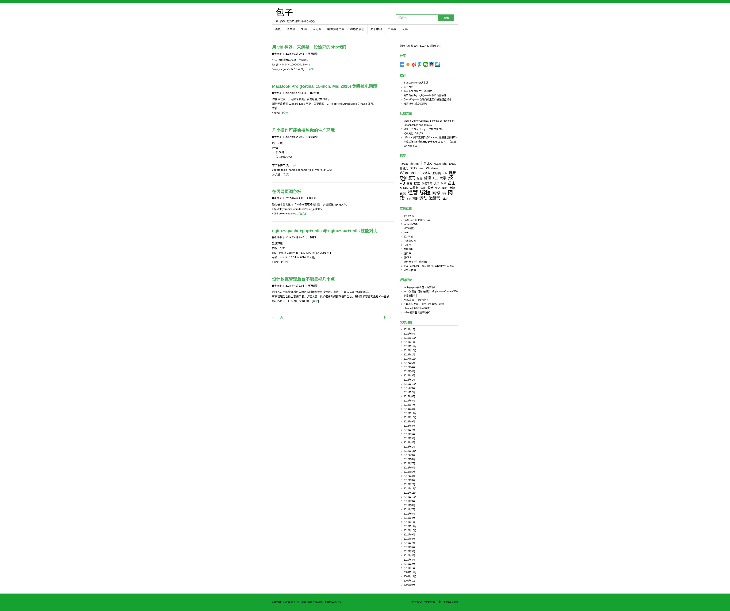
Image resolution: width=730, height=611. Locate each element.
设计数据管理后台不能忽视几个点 (303, 279)
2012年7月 (409, 463)
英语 (415, 198)
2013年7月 (409, 430)
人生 (445, 173)
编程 (425, 192)
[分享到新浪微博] (414, 64)
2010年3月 (409, 559)
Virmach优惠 (411, 224)
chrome (414, 163)
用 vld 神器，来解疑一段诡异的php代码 (309, 47)
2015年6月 (409, 396)
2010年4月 (409, 555)
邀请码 (434, 198)
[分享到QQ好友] (431, 64)
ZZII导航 (408, 236)
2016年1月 (409, 379)
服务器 (404, 188)
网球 (436, 193)
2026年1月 (409, 329)
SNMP (421, 168)
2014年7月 (409, 404)
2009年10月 (410, 580)
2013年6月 (409, 434)
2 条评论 (311, 198)
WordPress (429, 602)
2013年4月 (409, 442)
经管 (413, 192)
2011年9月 (409, 501)
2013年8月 (409, 425)
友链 (405, 29)
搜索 (446, 18)
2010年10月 (410, 530)
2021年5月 (409, 333)
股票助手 (424, 312)
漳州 (423, 188)
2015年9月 (409, 388)
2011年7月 (409, 509)
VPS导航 (409, 228)
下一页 (387, 317)
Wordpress (410, 172)
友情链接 (408, 249)
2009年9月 (409, 584)
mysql (437, 164)
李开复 (414, 188)
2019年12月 (410, 337)
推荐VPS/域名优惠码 (415, 103)
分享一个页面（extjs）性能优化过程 (424, 129)
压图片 (407, 245)
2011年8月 (409, 505)
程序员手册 (357, 29)
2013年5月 (409, 438)
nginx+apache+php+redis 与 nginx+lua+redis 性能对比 (325, 230)
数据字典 (427, 183)
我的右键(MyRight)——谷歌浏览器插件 (425, 95)
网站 (444, 193)
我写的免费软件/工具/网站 (418, 91)
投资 (409, 183)
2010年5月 (409, 551)
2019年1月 (409, 342)
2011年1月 (409, 522)
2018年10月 (410, 350)
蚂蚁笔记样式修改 (413, 133)
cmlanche (409, 215)
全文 (311, 69)
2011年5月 (409, 513)
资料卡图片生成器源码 (416, 261)
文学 (436, 183)
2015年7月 (409, 392)
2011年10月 (410, 496)
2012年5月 (409, 471)
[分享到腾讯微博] (419, 64)
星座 (451, 183)
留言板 (392, 29)
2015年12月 (410, 383)
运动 (423, 198)
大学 (443, 178)
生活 (304, 29)
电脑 (452, 188)
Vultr (406, 232)
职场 (408, 199)
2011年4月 (409, 517)
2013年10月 (410, 417)
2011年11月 (410, 492)
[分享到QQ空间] (408, 64)
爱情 (430, 188)
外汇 (435, 178)
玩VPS (407, 257)
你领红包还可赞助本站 (416, 82)
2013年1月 (409, 446)
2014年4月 (409, 409)
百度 (403, 193)
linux (426, 163)
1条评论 (312, 237)
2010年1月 (409, 568)
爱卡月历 (408, 86)
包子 (284, 12)
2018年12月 (410, 346)
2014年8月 (409, 400)
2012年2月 (409, 484)
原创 (403, 178)
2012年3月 (409, 480)
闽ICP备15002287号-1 (330, 602)
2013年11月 (410, 413)
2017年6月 (409, 363)
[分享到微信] (425, 64)
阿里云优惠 (410, 270)
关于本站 (376, 29)
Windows (432, 168)
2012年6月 (409, 467)
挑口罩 (407, 253)
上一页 (279, 317)
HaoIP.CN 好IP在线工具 (417, 219)
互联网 (436, 173)
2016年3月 (409, 375)
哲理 (427, 178)
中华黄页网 (410, 240)
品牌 (419, 178)
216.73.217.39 (421, 45)
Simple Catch (451, 602)
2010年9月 (409, 534)
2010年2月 (409, 563)
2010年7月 (409, 543)
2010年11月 (410, 526)
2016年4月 (409, 371)
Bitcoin (404, 164)
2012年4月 (409, 476)
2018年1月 (409, 354)
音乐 (445, 198)
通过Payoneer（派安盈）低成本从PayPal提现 (429, 265)
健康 (452, 173)
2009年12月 (410, 572)
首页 (278, 29)
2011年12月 (410, 488)
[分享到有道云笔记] (437, 64)
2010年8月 (409, 538)
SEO (413, 168)
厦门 (411, 178)
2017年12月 (410, 358)
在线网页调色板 (286, 191)
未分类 (317, 29)
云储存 (425, 173)
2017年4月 (409, 367)
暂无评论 (312, 54)
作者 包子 (277, 54)
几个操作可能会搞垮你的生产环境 (303, 130)
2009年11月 (410, 576)
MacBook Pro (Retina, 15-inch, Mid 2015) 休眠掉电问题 (324, 86)
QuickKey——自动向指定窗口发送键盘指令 (427, 99)
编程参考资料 (335, 29)
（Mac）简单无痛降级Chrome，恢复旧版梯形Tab (431, 137)
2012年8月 (409, 459)
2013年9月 (409, 421)
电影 (445, 188)
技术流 (291, 29)
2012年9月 (409, 455)
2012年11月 (410, 450)
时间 (443, 183)
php (445, 163)
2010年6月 (409, 547)
